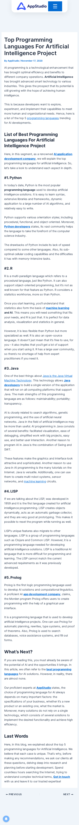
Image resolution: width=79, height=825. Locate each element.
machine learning (57, 308)
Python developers (17, 226)
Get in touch (61, 777)
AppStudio (43, 687)
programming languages (43, 118)
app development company (41, 594)
